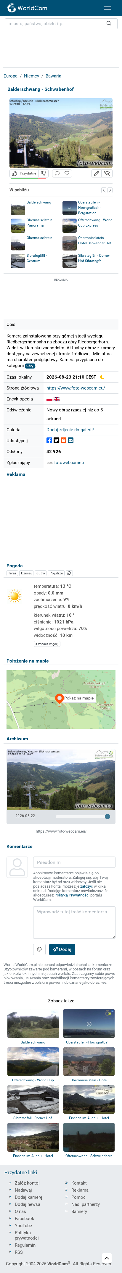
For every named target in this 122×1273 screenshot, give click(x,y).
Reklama (80, 1190)
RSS (19, 1252)
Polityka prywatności (27, 1235)
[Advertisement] (61, 297)
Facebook (24, 1218)
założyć (86, 886)
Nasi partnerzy (85, 1204)
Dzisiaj (26, 573)
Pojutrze (56, 573)
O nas (20, 1211)
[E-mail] (70, 440)
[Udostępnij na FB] (49, 440)
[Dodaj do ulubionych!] (67, 173)
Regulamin (25, 1245)
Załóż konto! (27, 1183)
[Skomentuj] (57, 173)
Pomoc (78, 1197)
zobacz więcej (48, 644)
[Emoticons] (39, 949)
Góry (29, 366)
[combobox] (61, 23)
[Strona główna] (27, 8)
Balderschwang (39, 202)
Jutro (40, 573)
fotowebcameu (68, 462)
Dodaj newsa (27, 1204)
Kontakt (79, 1183)
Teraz (12, 573)
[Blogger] (63, 440)
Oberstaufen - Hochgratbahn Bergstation (90, 207)
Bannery (79, 1211)
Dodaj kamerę (28, 1197)
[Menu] (107, 8)
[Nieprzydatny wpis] (43, 173)
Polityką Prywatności (71, 895)
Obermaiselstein (39, 238)
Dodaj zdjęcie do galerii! (70, 429)
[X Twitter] (56, 440)
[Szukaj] (109, 23)
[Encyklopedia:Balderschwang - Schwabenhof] (49, 399)
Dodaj (64, 949)
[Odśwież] (69, 573)
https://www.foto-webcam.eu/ (75, 388)
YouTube (23, 1225)
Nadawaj (23, 1190)
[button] (97, 173)
